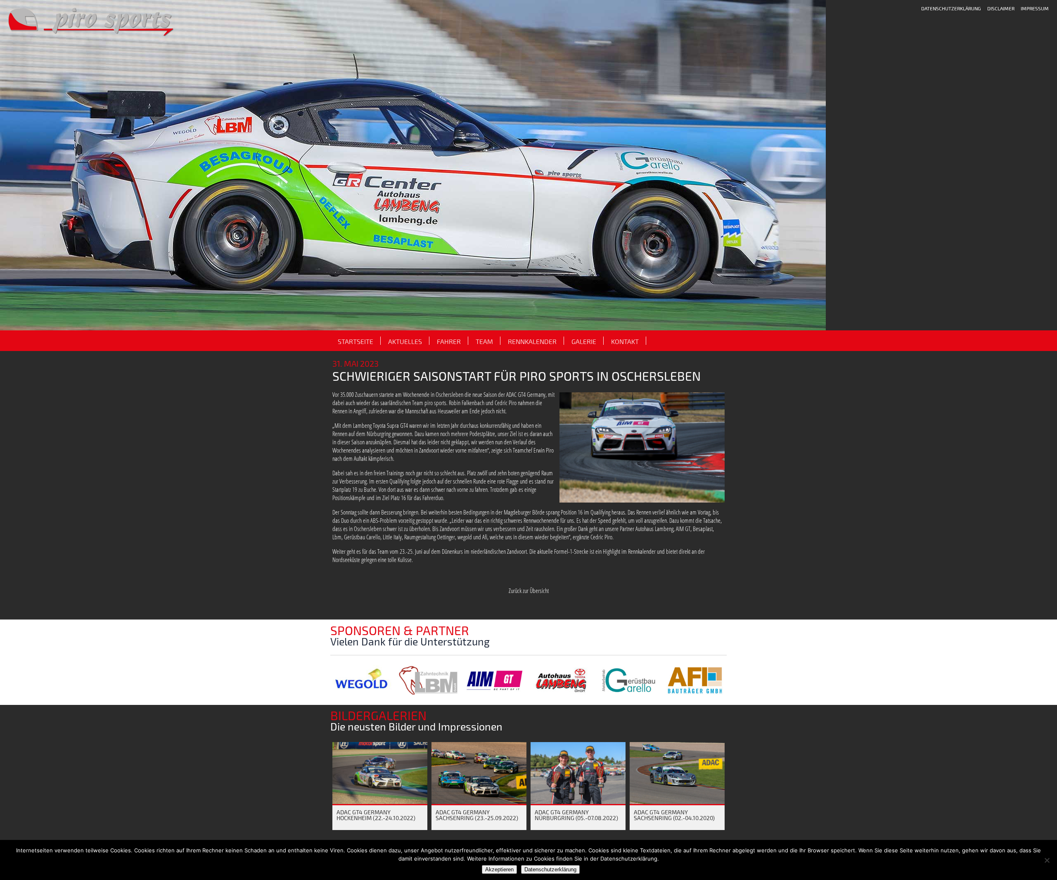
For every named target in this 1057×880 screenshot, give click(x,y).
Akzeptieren (499, 869)
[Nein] (1047, 860)
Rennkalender (532, 341)
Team (484, 341)
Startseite (355, 341)
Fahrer (449, 341)
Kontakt (625, 341)
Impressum (1035, 8)
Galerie (583, 341)
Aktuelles (405, 341)
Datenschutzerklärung (951, 8)
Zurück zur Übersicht (529, 590)
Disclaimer (1000, 8)
